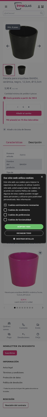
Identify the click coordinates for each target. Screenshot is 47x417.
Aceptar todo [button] (23, 227)
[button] (23, 239)
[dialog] (23, 208)
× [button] (42, 177)
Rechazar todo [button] (24, 233)
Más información (24, 199)
